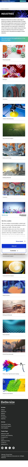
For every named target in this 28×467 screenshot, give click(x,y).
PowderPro (3, 417)
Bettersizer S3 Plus (5, 441)
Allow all (14, 246)
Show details (19, 241)
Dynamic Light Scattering (7, 435)
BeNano (3, 410)
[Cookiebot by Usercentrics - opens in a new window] (19, 215)
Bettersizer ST (4, 444)
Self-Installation (4, 428)
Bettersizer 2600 (5, 433)
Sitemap (3, 454)
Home (2, 9)
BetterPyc (3, 419)
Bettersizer (3, 411)
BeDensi (3, 413)
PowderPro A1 (4, 437)
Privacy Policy (9, 454)
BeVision (3, 415)
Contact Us (3, 442)
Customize (13, 250)
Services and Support (6, 426)
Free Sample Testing (6, 424)
